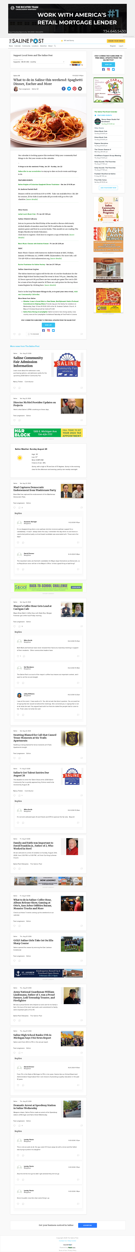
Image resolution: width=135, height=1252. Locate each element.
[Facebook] (64, 88)
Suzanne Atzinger (30, 522)
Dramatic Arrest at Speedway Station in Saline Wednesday (34, 1107)
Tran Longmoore (25, 89)
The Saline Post (36, 864)
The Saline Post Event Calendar (105, 112)
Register (113, 46)
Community (26, 46)
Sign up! (48, 325)
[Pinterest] (74, 88)
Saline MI (16, 76)
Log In (121, 46)
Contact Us (63, 1241)
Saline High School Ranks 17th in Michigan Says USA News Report (32, 1036)
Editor (34, 89)
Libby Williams (29, 694)
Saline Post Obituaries (21, 864)
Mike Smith (28, 640)
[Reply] (20, 334)
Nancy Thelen (18, 382)
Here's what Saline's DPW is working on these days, (31, 409)
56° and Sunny (69, 40)
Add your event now (108, 188)
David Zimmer (29, 553)
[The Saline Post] (26, 41)
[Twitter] (69, 88)
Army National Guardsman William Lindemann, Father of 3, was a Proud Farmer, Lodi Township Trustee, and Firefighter (34, 996)
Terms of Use (63, 1250)
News (11, 46)
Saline (15, 353)
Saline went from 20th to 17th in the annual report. (30, 1042)
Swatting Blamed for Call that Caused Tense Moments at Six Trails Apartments (34, 737)
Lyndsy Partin (29, 1140)
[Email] (80, 88)
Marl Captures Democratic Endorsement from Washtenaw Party (34, 489)
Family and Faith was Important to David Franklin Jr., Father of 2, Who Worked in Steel (33, 845)
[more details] (32, 199)
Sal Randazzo (29, 667)
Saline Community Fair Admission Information (28, 362)
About (50, 46)
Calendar (17, 46)
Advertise (43, 46)
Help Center (72, 1241)
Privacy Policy (72, 1250)
